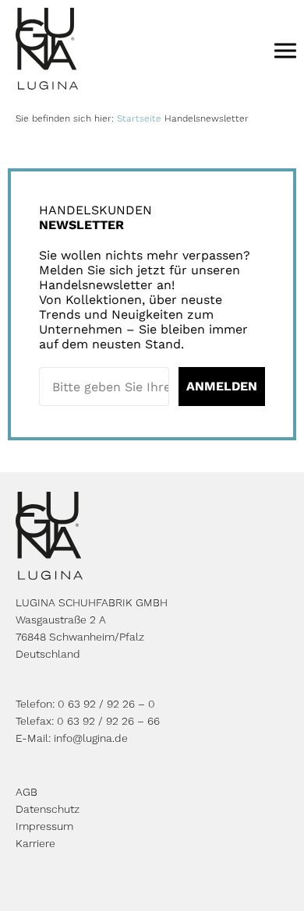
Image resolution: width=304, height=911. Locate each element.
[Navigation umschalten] (285, 50)
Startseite (139, 118)
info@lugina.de (91, 738)
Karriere (35, 843)
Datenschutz (48, 809)
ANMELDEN (221, 386)
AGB (26, 792)
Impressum (44, 826)
